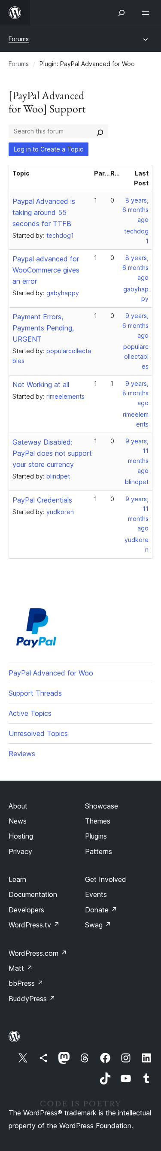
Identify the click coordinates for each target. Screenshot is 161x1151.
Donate (101, 910)
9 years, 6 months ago (135, 325)
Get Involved (105, 879)
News (18, 821)
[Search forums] (100, 131)
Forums (19, 38)
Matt (21, 968)
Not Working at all (40, 384)
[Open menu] (147, 13)
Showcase (101, 806)
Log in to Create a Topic (48, 149)
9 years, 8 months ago (135, 393)
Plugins (96, 836)
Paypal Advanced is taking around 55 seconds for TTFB (43, 212)
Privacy (20, 851)
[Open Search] (121, 13)
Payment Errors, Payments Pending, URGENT (43, 327)
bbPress (26, 983)
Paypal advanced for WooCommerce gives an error (45, 269)
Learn (17, 879)
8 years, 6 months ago (135, 210)
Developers (26, 910)
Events (96, 894)
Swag (98, 925)
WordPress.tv (34, 925)
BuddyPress (32, 998)
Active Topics (30, 713)
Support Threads (35, 693)
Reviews (22, 753)
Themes (97, 821)
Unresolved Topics (38, 733)
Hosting (21, 836)
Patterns (98, 851)
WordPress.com (38, 953)
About (18, 806)
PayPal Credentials (42, 500)
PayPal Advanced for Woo (51, 673)
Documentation (33, 894)
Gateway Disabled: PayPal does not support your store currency (52, 453)
